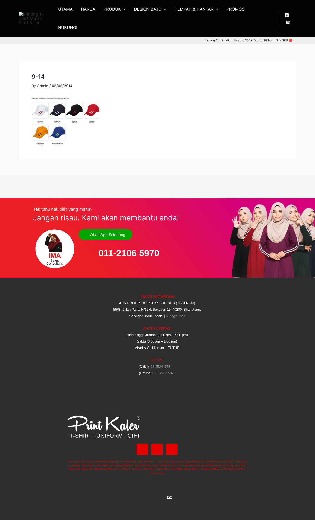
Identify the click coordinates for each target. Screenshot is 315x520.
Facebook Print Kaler (102, 462)
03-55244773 (160, 367)
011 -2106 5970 (163, 373)
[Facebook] (287, 15)
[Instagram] (288, 23)
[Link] (172, 449)
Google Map (175, 316)
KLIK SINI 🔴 (283, 40)
